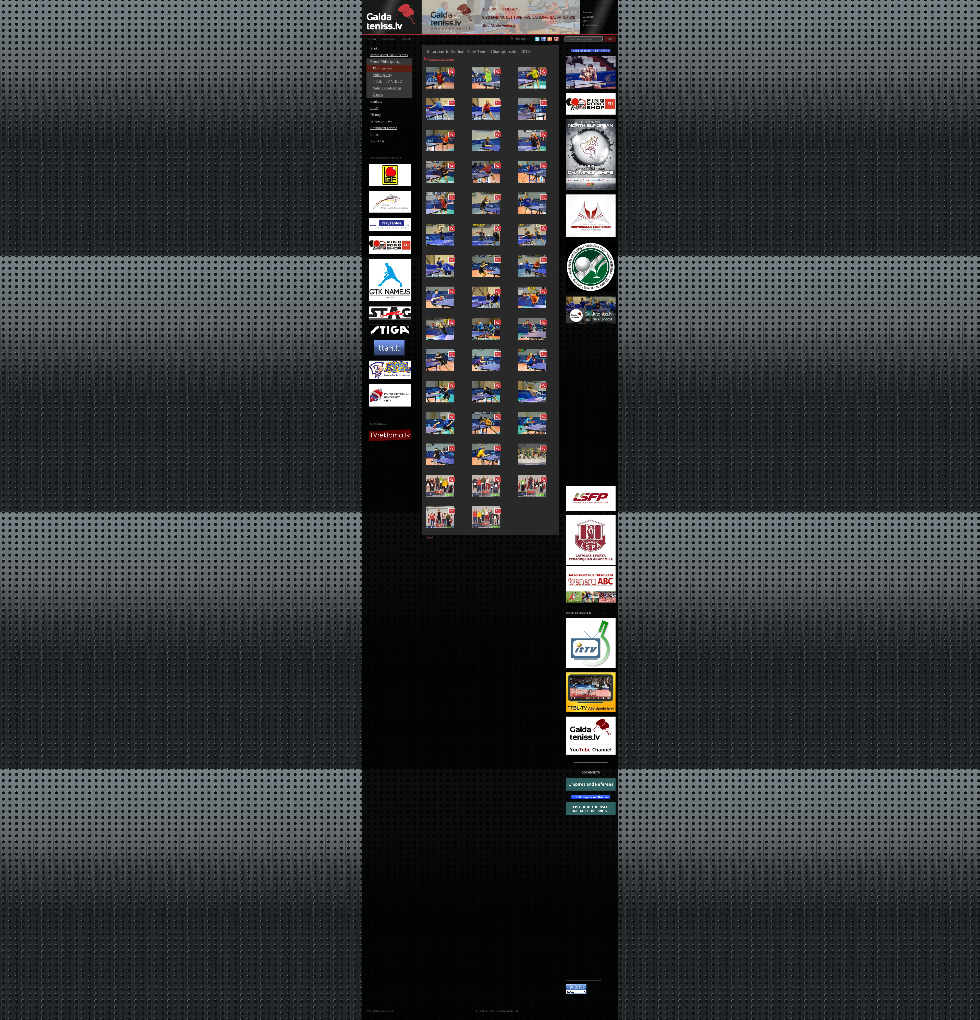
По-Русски (388, 38)
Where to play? (381, 121)
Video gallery (382, 75)
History (375, 115)
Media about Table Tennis (389, 55)
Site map (521, 38)
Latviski (371, 38)
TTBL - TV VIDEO (387, 81)
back (430, 537)
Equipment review (383, 128)
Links (374, 135)
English (406, 38)
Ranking (376, 101)
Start (373, 48)
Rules (374, 108)
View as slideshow (441, 59)
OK (610, 39)
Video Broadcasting (387, 88)
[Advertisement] (390, 524)
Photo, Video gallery (385, 62)
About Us (377, 141)
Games (378, 95)
